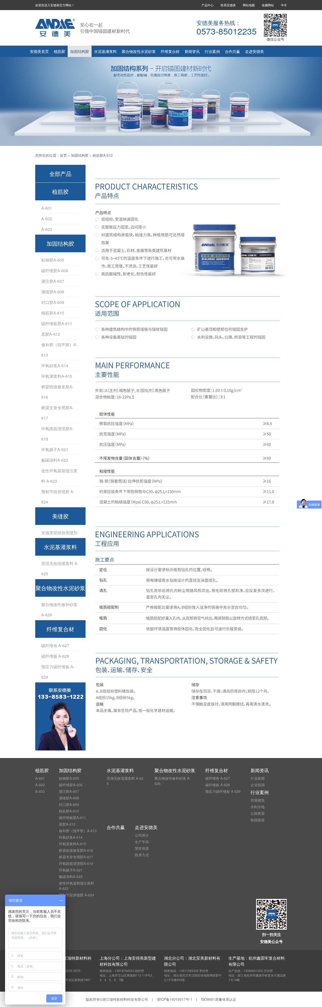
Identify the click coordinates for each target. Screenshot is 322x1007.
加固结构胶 (79, 51)
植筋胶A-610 (52, 313)
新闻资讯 (192, 51)
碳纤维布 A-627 (55, 645)
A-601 (46, 208)
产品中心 (208, 5)
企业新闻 (258, 784)
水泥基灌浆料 (105, 51)
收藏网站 (268, 5)
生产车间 (142, 841)
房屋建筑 (258, 800)
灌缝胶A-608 (52, 292)
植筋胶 (59, 51)
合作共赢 (232, 51)
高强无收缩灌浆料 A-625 (59, 568)
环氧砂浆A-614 (54, 365)
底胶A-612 (50, 334)
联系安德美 (228, 5)
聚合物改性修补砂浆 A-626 (59, 610)
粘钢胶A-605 (52, 260)
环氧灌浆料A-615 (56, 376)
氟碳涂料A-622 (54, 460)
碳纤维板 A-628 (55, 656)
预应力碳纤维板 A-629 (57, 672)
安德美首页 (39, 51)
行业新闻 (258, 778)
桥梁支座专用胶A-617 (57, 413)
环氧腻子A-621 (54, 449)
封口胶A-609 (52, 302)
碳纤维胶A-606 (54, 270)
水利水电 (258, 806)
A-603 (46, 229)
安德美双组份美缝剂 (59, 533)
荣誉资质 (142, 848)
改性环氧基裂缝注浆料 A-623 (59, 476)
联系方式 (142, 854)
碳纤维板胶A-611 (56, 323)
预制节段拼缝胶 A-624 (57, 497)
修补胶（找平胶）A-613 (59, 350)
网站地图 (249, 5)
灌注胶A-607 (52, 281)
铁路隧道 (258, 819)
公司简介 (142, 835)
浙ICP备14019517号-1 (174, 999)
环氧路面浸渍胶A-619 (57, 434)
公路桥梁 (258, 813)
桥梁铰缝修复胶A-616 (57, 392)
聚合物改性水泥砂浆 (139, 51)
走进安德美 (254, 51)
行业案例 (212, 51)
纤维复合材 (170, 51)
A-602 (46, 219)
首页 (63, 155)
